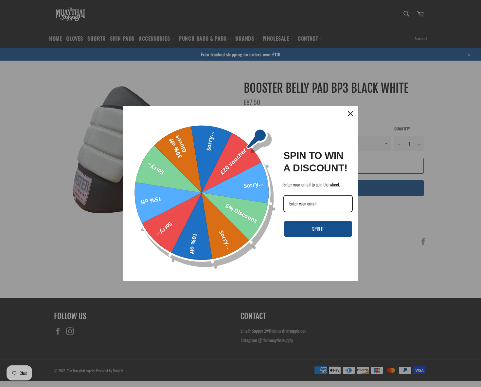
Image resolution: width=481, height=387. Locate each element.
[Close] (350, 114)
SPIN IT (318, 228)
